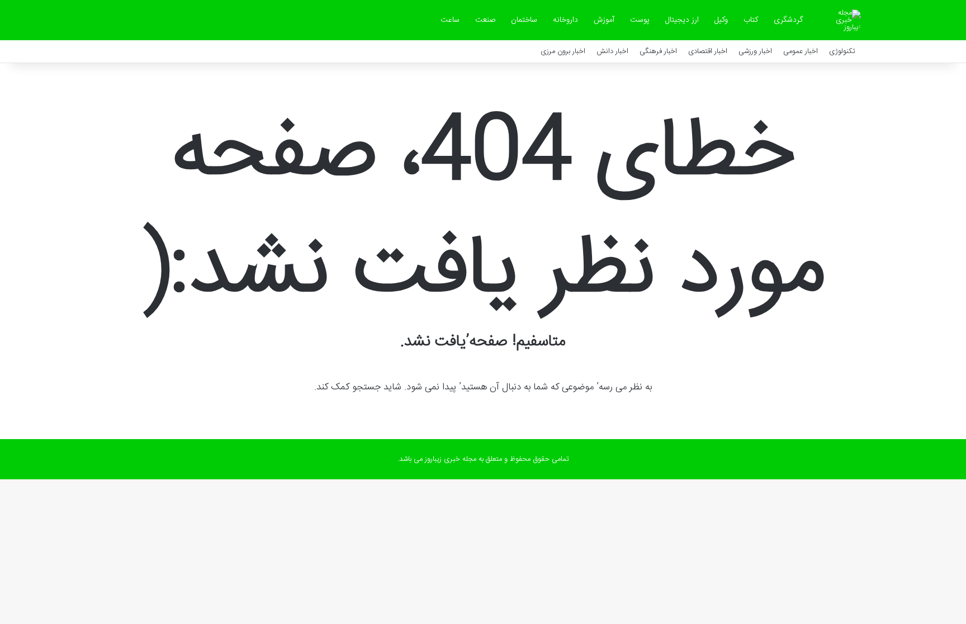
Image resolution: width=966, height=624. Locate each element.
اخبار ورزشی (755, 51)
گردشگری (788, 20)
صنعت (485, 20)
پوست (640, 20)
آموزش (604, 20)
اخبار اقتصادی (707, 51)
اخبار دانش (612, 51)
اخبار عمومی (800, 51)
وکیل (721, 20)
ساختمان (524, 20)
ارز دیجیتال (682, 20)
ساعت (450, 20)
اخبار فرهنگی (658, 51)
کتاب (751, 20)
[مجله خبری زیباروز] (841, 20)
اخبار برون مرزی (563, 51)
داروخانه (565, 20)
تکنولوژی (842, 51)
